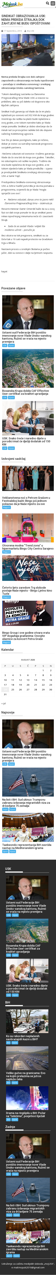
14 (35, 679)
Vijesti (11, 345)
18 (12, 684)
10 (5, 679)
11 (12, 679)
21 (35, 684)
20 (28, 684)
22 (43, 684)
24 (5, 689)
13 (28, 679)
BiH (8, 1042)
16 (50, 679)
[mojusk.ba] (12, 5)
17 (5, 684)
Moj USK (30, 31)
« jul (3, 703)
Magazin (6, 507)
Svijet (5, 809)
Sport (5, 851)
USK (7, 277)
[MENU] (53, 3)
